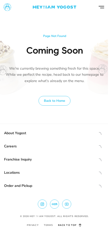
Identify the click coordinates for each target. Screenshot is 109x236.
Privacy (33, 225)
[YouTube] (66, 204)
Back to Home (54, 101)
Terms (48, 225)
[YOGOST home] (54, 7)
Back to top (67, 225)
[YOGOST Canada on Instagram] (42, 204)
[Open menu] (101, 7)
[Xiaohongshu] (54, 204)
